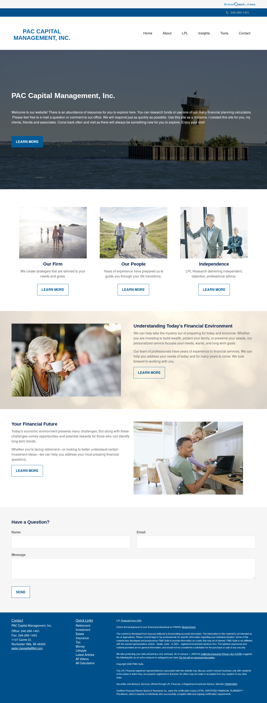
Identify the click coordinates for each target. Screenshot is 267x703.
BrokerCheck (189, 627)
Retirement (83, 625)
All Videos (82, 659)
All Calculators (85, 663)
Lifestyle (81, 650)
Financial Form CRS (131, 620)
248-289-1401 (239, 12)
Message (18, 554)
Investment (83, 629)
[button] (167, 33)
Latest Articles (85, 655)
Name (16, 532)
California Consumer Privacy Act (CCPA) (221, 653)
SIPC (234, 683)
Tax (78, 642)
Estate (80, 634)
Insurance (82, 638)
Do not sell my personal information (197, 657)
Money (80, 646)
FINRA (228, 683)
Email (141, 532)
